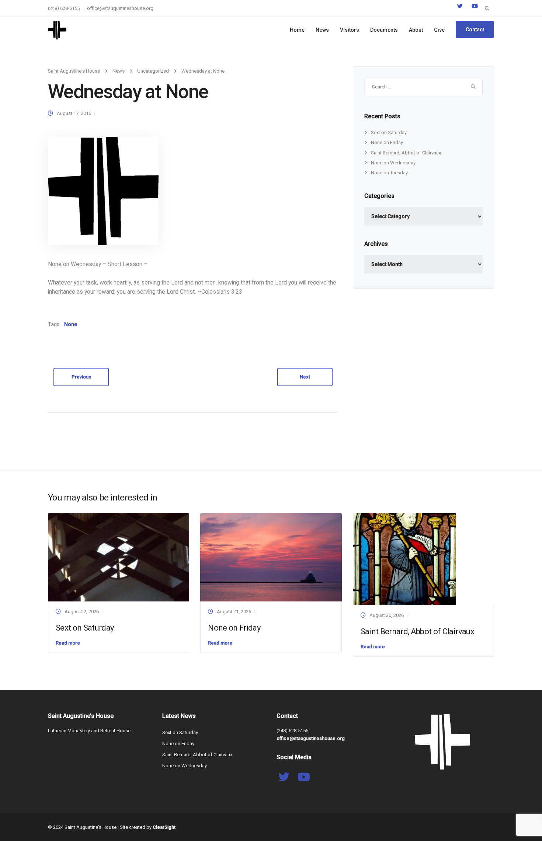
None (70, 324)
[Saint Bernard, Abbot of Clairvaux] (404, 559)
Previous (81, 377)
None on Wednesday (393, 162)
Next (305, 377)
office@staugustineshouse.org (120, 8)
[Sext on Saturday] (118, 557)
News (322, 30)
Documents (384, 30)
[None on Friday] (270, 557)
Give (439, 30)
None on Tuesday (389, 172)
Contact (475, 29)
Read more (68, 643)
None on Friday (387, 142)
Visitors (349, 30)
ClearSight (164, 827)
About (416, 30)
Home (297, 30)
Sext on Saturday (389, 132)
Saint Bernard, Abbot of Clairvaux (406, 153)
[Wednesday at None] (103, 190)
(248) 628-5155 (64, 8)
